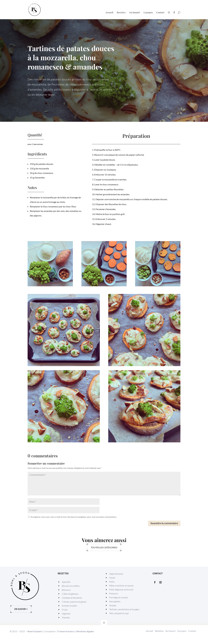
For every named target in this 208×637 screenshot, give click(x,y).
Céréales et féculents (72, 597)
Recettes (121, 12)
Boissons (66, 589)
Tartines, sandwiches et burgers (124, 609)
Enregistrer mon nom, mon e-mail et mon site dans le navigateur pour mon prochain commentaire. (74, 517)
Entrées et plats (69, 605)
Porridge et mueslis (118, 597)
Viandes (66, 617)
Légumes (66, 613)
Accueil (109, 12)
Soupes (112, 605)
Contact (160, 12)
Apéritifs (66, 582)
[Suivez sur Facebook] (155, 582)
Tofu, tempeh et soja (119, 613)
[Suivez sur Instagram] (160, 582)
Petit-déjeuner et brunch (121, 589)
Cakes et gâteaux (70, 593)
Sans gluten (114, 601)
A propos (148, 12)
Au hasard (134, 12)
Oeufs (112, 577)
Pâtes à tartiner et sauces (121, 585)
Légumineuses (116, 573)
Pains (112, 581)
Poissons (113, 593)
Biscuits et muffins (71, 585)
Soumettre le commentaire (164, 523)
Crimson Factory (66, 631)
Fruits (65, 609)
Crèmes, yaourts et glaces (74, 601)
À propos (181, 631)
